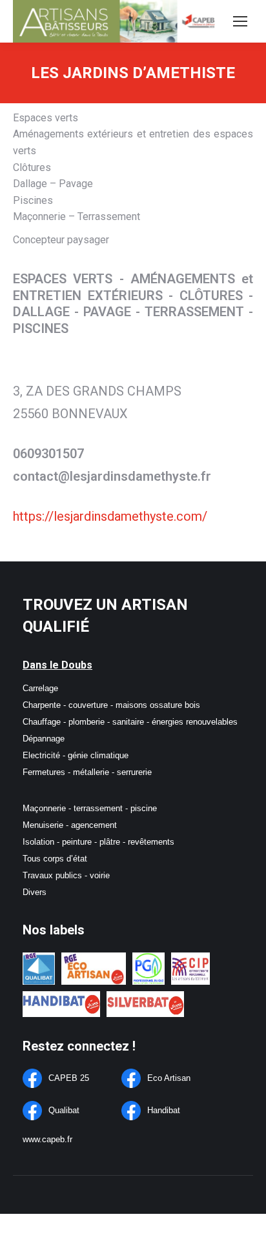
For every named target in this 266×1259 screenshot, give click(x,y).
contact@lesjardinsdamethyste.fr (112, 476)
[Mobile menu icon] (240, 21)
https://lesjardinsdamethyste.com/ (110, 516)
